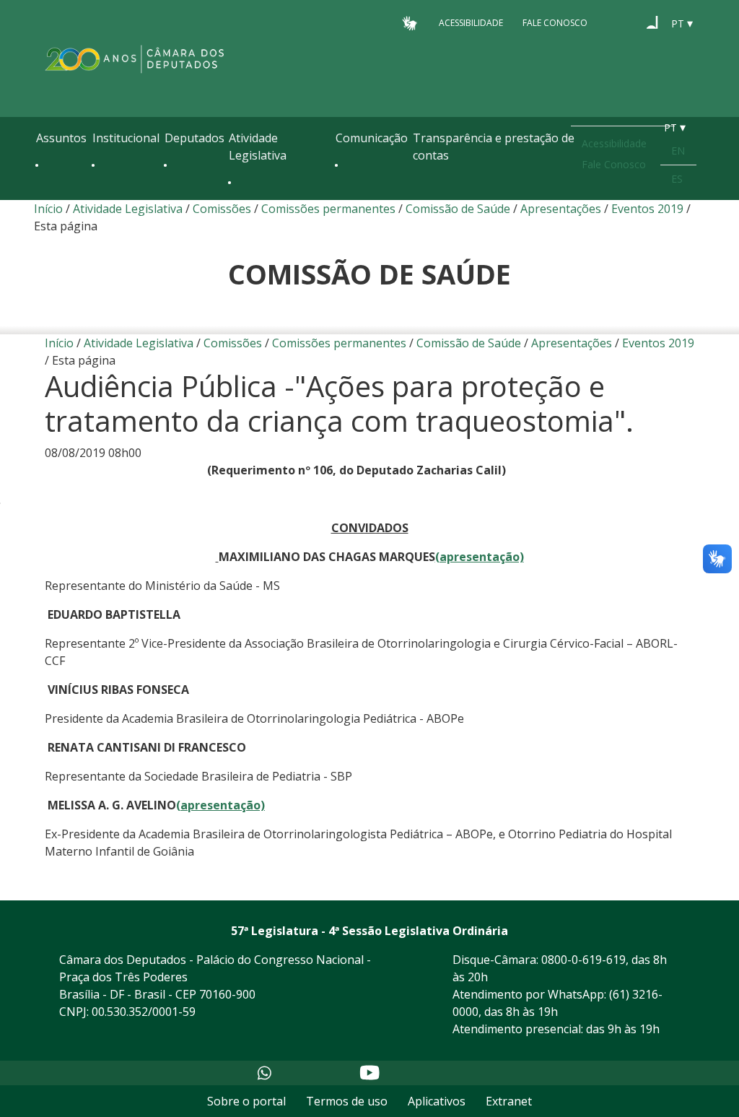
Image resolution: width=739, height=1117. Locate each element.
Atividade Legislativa (258, 146)
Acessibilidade (471, 23)
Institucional (125, 138)
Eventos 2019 (647, 209)
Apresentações (560, 209)
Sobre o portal (246, 1101)
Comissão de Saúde (458, 209)
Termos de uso (347, 1101)
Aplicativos (436, 1101)
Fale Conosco (554, 23)
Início (48, 209)
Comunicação (372, 138)
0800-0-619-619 (583, 960)
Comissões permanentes (328, 209)
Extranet (509, 1101)
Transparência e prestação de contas (493, 146)
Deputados (194, 138)
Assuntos (61, 138)
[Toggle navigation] (43, 196)
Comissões (222, 209)
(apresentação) (479, 557)
